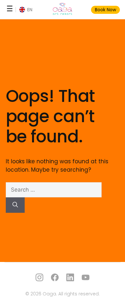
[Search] (15, 205)
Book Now (105, 9)
